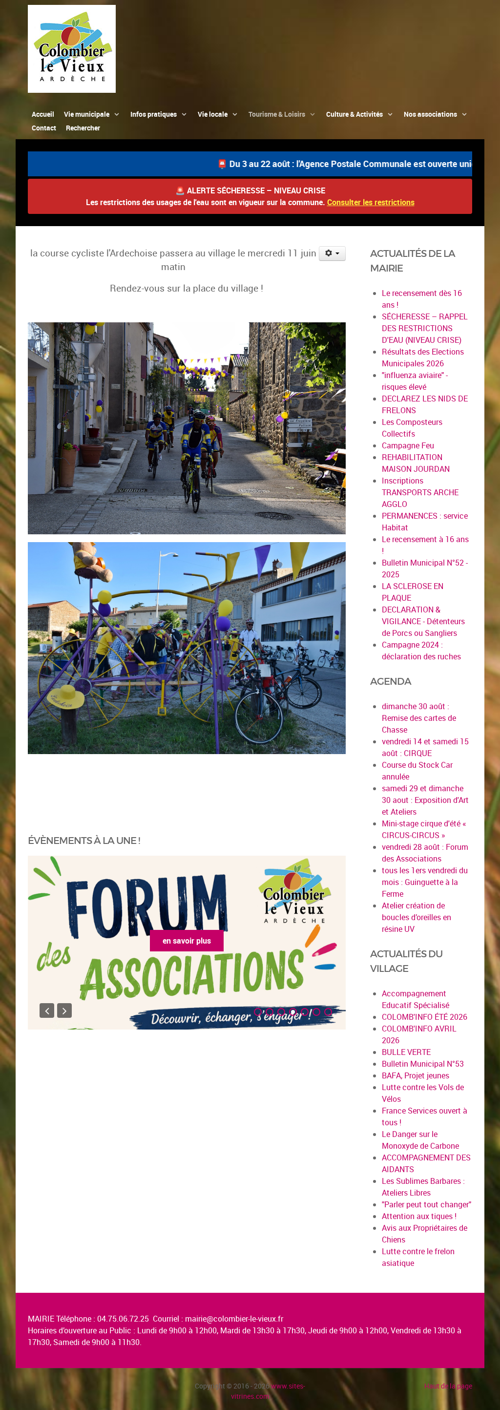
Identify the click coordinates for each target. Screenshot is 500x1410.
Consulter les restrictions (371, 202)
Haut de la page (448, 1385)
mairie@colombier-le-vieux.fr (234, 1318)
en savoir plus (187, 940)
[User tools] (332, 253)
